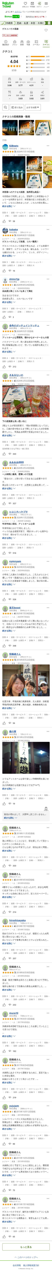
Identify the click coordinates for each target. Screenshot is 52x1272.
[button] (10, 127)
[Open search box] (5, 107)
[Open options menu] (48, 145)
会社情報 (17, 1265)
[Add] (46, 30)
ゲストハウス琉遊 (10, 28)
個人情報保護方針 (31, 1265)
